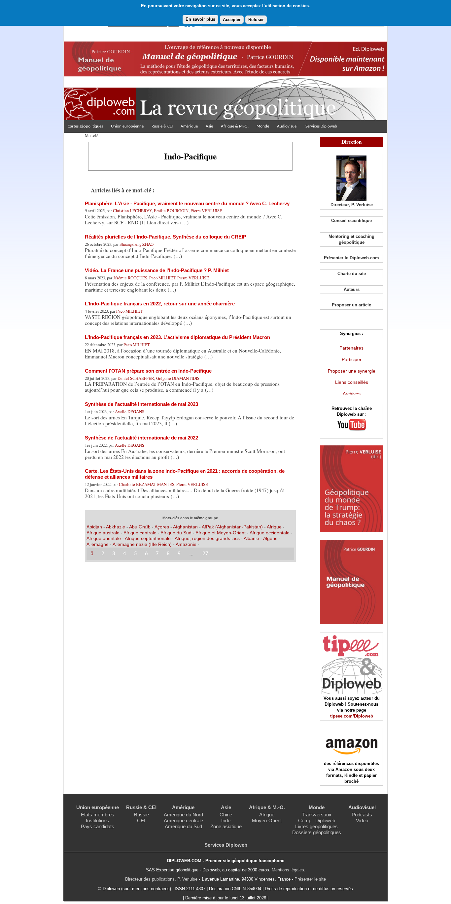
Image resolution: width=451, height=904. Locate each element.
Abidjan (94, 526)
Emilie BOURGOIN (171, 210)
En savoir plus (200, 19)
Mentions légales (288, 869)
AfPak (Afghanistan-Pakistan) (232, 526)
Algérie (271, 538)
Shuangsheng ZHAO (137, 244)
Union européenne (127, 126)
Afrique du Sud (176, 532)
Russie (141, 814)
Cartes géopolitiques (85, 126)
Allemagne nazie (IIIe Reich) (142, 544)
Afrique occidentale (270, 532)
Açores (162, 526)
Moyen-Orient (267, 820)
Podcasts (362, 814)
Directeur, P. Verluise (351, 204)
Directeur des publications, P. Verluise (161, 879)
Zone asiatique (226, 826)
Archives (352, 393)
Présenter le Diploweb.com (351, 257)
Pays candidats (97, 826)
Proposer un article (351, 304)
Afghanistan (186, 526)
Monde (263, 126)
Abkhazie (115, 526)
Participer (352, 359)
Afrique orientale (104, 538)
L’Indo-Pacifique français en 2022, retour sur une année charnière (160, 303)
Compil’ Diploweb (316, 820)
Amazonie (186, 544)
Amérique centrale (183, 820)
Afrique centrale (140, 532)
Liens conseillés (351, 382)
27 (205, 553)
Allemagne (98, 544)
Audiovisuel (287, 126)
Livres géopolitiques (316, 826)
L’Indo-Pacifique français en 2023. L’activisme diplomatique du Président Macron (177, 337)
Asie (209, 126)
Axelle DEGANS (129, 411)
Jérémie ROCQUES (130, 278)
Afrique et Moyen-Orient (221, 532)
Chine (226, 814)
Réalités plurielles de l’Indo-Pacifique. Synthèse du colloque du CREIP (165, 237)
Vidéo (362, 820)
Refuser (256, 19)
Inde (225, 820)
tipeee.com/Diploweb (351, 716)
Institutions (97, 820)
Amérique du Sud (183, 826)
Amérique (189, 126)
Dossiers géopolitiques (316, 832)
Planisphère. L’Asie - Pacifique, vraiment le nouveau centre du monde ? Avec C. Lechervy (187, 203)
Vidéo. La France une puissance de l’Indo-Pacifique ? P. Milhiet (157, 270)
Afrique (274, 526)
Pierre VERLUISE (206, 210)
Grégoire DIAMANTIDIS (177, 378)
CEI (141, 820)
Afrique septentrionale (148, 538)
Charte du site (351, 273)
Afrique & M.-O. (235, 126)
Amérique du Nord (183, 814)
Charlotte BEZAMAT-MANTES (146, 484)
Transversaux (316, 814)
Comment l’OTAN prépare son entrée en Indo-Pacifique (148, 371)
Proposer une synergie (351, 371)
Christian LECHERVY (132, 210)
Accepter (232, 19)
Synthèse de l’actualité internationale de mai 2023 (141, 404)
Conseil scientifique (351, 220)
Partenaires (351, 348)
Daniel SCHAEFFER (136, 378)
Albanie (252, 538)
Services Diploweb (321, 126)
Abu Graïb (140, 526)
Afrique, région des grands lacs (207, 538)
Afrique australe (103, 532)
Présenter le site (310, 879)
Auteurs (352, 289)
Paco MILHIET (162, 278)
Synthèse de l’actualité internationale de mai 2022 (141, 437)
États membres (97, 814)
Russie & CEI (162, 126)
